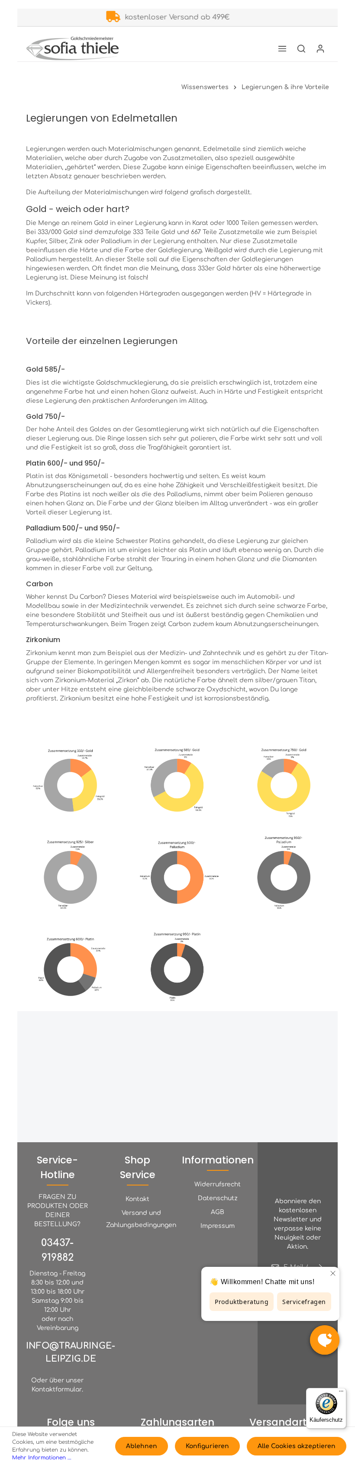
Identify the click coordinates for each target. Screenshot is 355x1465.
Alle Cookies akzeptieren (297, 1446)
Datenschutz (218, 1198)
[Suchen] (301, 48)
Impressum (217, 1226)
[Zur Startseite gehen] (72, 48)
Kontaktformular (57, 1389)
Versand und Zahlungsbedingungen (141, 1219)
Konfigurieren (207, 1446)
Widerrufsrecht (217, 1184)
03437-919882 (57, 1250)
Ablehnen (141, 1446)
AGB (217, 1212)
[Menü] (282, 48)
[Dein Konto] (320, 48)
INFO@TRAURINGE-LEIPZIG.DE (70, 1352)
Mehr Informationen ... (41, 1458)
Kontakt (137, 1199)
